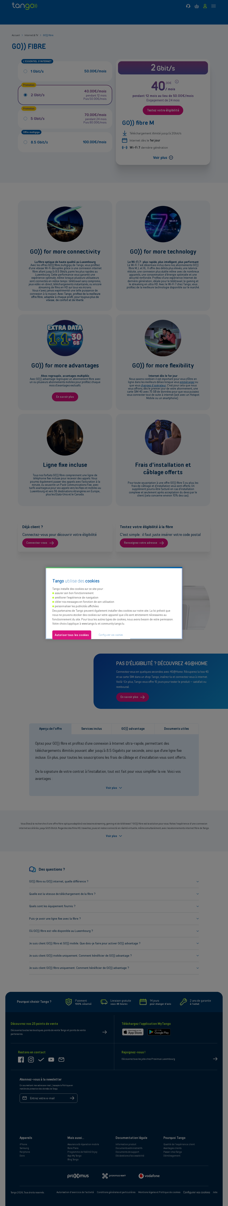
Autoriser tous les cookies (72, 635)
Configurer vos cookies (111, 635)
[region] (114, 603)
